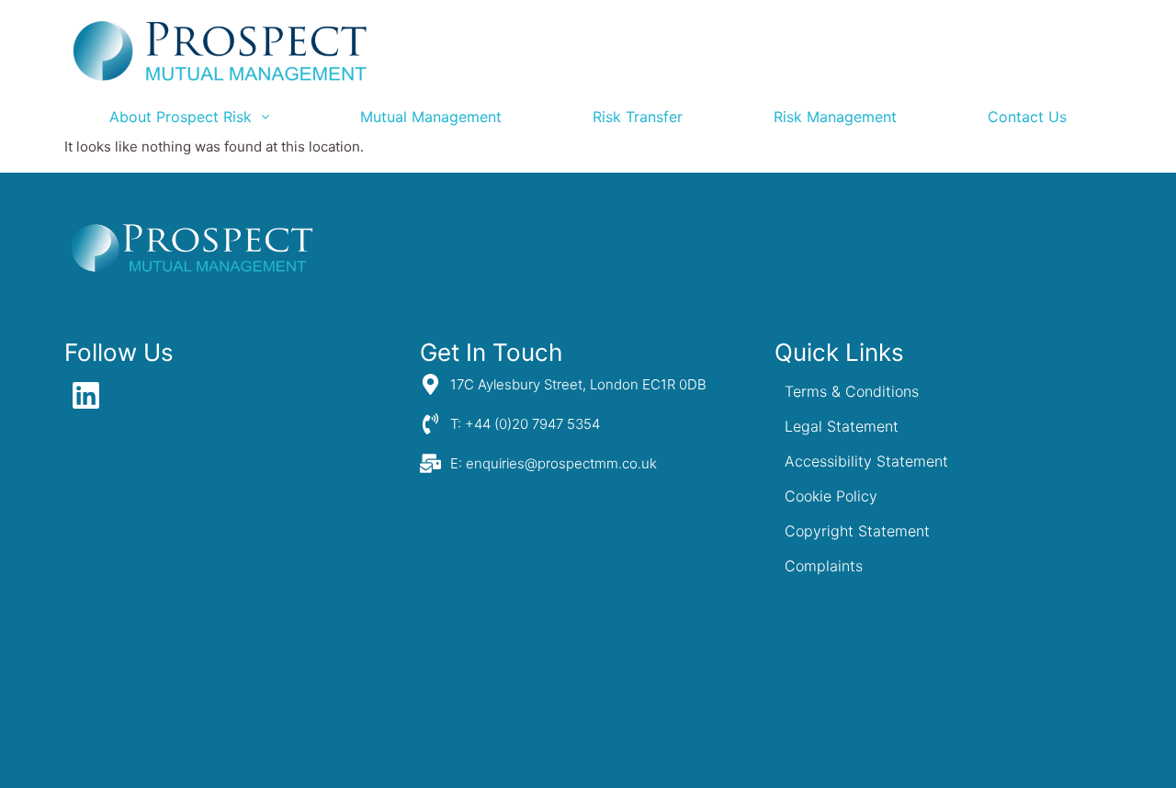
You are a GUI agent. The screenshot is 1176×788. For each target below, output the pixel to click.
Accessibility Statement (866, 461)
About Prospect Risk (180, 116)
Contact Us (1027, 116)
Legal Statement (842, 426)
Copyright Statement (857, 531)
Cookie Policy (831, 496)
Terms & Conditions (852, 391)
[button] (189, 116)
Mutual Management (431, 116)
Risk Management (835, 116)
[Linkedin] (85, 395)
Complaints (824, 566)
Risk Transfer (638, 116)
